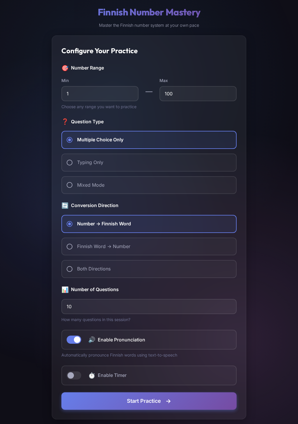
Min (65, 80)
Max (163, 80)
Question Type (82, 121)
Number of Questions (90, 289)
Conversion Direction (89, 205)
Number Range (82, 68)
